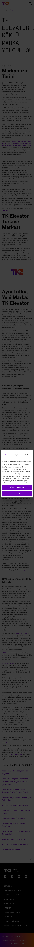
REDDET (17, 493)
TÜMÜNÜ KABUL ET (17, 487)
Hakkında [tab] (28, 455)
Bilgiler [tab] (17, 455)
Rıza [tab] (6, 455)
